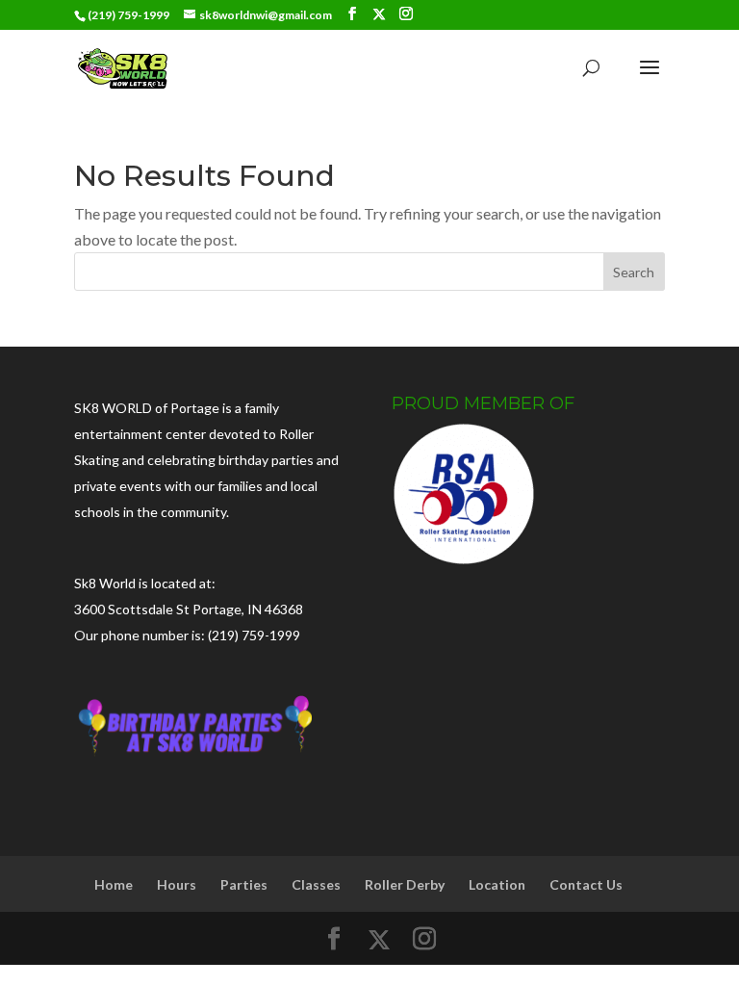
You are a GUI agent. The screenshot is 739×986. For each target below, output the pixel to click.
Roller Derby (405, 884)
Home (113, 884)
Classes (316, 884)
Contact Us (586, 884)
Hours (176, 884)
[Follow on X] (379, 14)
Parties (244, 884)
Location (497, 884)
